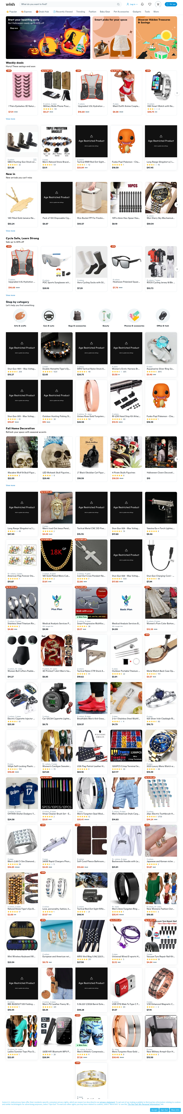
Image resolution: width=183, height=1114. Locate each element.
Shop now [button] (14, 28)
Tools (147, 11)
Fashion (92, 11)
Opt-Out (164, 1110)
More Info (175, 1110)
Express (28, 11)
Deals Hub (44, 11)
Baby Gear (105, 11)
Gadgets (137, 11)
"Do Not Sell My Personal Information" (144, 1104)
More (156, 11)
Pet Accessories (121, 11)
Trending (80, 11)
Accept (154, 1110)
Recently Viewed (64, 11)
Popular (13, 11)
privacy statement (107, 1102)
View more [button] (10, 119)
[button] (132, 4)
